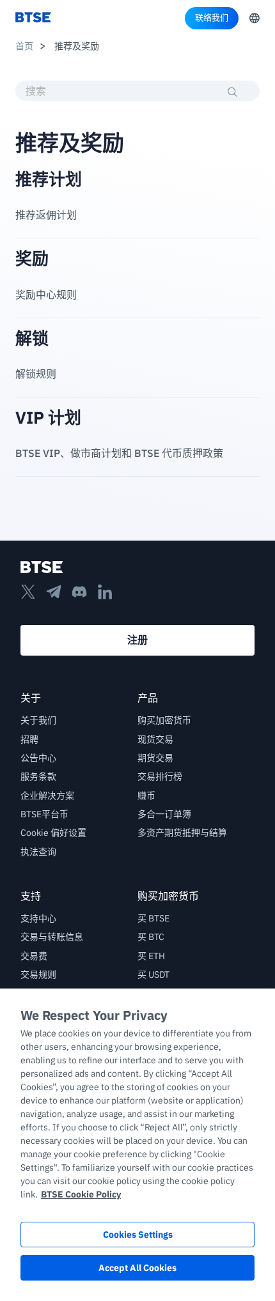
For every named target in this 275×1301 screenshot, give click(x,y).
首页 (24, 46)
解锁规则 (35, 373)
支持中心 (38, 918)
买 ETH (151, 956)
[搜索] (233, 92)
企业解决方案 (47, 795)
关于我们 (38, 720)
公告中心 (38, 758)
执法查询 (38, 852)
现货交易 (155, 739)
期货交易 (155, 758)
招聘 (29, 739)
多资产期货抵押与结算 (182, 832)
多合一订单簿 (164, 814)
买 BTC (151, 937)
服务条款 (38, 776)
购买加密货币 (164, 720)
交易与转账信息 (51, 937)
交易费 (33, 956)
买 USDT (153, 974)
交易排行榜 (160, 776)
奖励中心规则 (46, 294)
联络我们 (211, 17)
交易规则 (38, 974)
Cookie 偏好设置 (53, 832)
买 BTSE (153, 918)
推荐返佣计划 (46, 214)
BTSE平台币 (44, 814)
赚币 (146, 795)
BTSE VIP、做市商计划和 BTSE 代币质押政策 (119, 453)
